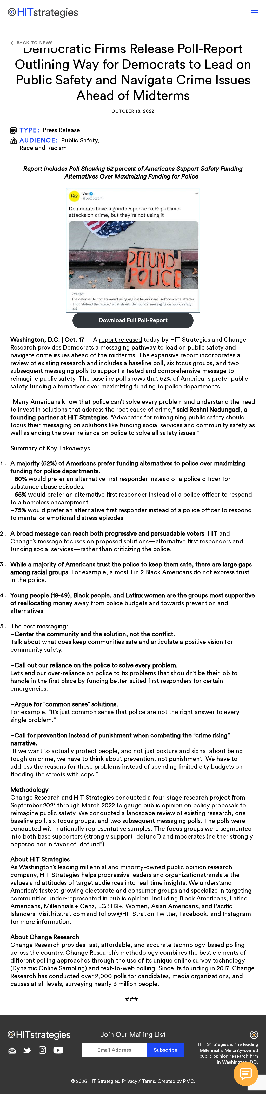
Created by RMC (176, 1081)
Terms (148, 1081)
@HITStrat (131, 914)
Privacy (129, 1081)
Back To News (35, 43)
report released (120, 340)
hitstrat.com (68, 914)
